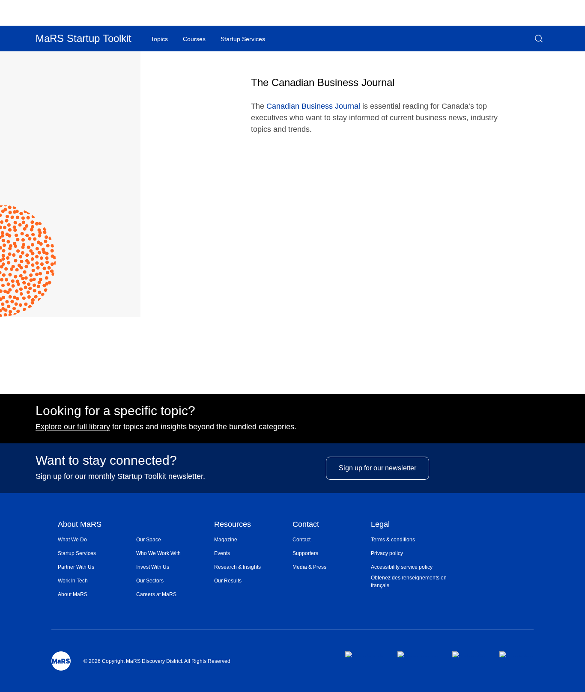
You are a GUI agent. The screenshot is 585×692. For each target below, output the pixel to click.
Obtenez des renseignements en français (409, 581)
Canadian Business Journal (313, 106)
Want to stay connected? (106, 460)
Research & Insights (237, 567)
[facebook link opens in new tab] (364, 654)
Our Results (228, 581)
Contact (305, 525)
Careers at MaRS (156, 594)
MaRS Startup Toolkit (83, 38)
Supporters (305, 553)
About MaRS (79, 525)
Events (222, 553)
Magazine (225, 540)
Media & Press (309, 567)
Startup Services (77, 553)
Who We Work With (158, 553)
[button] (539, 38)
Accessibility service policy (402, 567)
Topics (159, 39)
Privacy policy (387, 553)
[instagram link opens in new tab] (417, 654)
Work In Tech (73, 581)
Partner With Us (76, 567)
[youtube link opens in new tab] (516, 654)
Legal (380, 525)
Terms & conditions (393, 540)
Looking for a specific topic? (115, 410)
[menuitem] (97, 539)
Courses (194, 39)
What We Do (72, 540)
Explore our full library (73, 426)
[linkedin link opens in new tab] (468, 654)
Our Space (148, 540)
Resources (232, 525)
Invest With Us (152, 567)
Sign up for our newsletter (377, 468)
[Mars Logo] (61, 661)
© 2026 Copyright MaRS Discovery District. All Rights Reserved (157, 661)
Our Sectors (150, 581)
